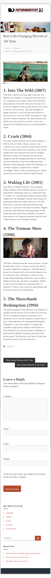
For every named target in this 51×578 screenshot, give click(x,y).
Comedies (9, 525)
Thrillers (9, 517)
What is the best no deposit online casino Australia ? (23, 553)
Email (6, 444)
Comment (7, 396)
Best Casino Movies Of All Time (17, 557)
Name (6, 429)
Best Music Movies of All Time (16, 561)
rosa (6, 83)
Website (6, 459)
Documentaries (11, 529)
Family (8, 521)
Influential (16, 48)
